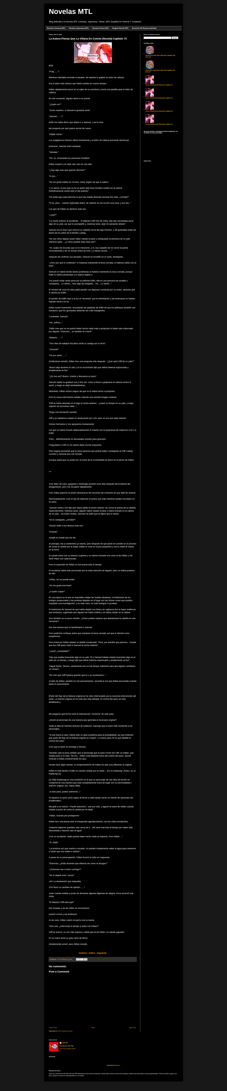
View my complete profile (68, 1048)
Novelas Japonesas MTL (79, 28)
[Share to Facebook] (84, 959)
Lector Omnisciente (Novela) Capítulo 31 (159, 85)
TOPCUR (65, 1043)
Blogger (117, 1065)
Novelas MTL (71, 11)
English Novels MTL (120, 28)
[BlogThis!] (79, 959)
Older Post (132, 1027)
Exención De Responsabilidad (144, 28)
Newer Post (53, 1027)
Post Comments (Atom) (65, 1031)
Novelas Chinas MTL (100, 28)
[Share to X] (82, 959)
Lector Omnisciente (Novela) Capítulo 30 (159, 98)
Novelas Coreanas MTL (56, 28)
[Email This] (77, 959)
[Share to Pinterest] (86, 959)
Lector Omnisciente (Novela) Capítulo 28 (159, 124)
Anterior (83, 953)
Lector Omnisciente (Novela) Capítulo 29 (159, 111)
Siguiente (102, 953)
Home (93, 1027)
